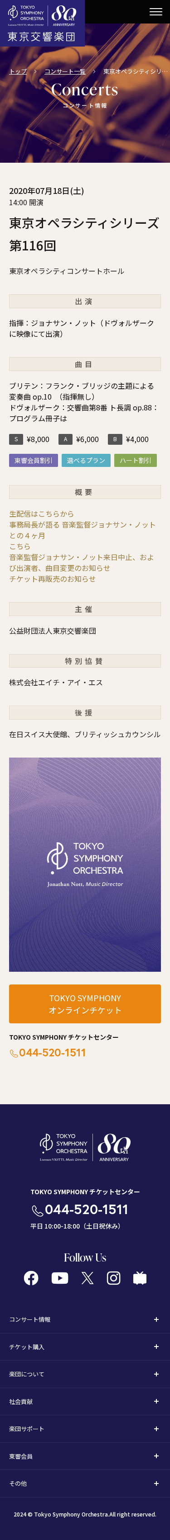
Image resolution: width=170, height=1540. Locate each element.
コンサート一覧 (65, 71)
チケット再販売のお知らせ (52, 578)
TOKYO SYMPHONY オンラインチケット (85, 1004)
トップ (18, 71)
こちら (20, 546)
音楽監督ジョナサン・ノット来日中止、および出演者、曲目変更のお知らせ (81, 562)
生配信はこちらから (41, 513)
